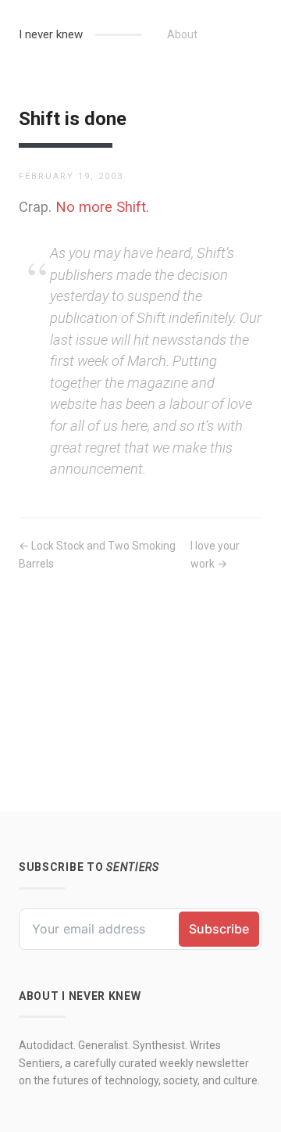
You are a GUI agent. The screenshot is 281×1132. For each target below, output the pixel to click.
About (182, 34)
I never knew (51, 34)
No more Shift (100, 207)
